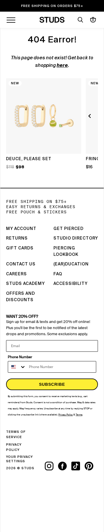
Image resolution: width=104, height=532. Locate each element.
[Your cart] (93, 20)
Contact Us (21, 264)
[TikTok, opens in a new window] (78, 466)
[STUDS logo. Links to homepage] (52, 20)
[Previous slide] (90, 116)
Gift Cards (20, 248)
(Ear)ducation (71, 264)
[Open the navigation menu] (11, 19)
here (62, 65)
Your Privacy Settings (19, 459)
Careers (16, 274)
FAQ (57, 274)
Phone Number (20, 357)
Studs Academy (25, 284)
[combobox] (17, 366)
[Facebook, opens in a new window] (64, 466)
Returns (17, 238)
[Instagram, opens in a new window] (51, 466)
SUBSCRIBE (52, 384)
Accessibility (70, 284)
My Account (21, 229)
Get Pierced (68, 229)
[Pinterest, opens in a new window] (91, 466)
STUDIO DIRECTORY (75, 238)
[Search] (80, 20)
